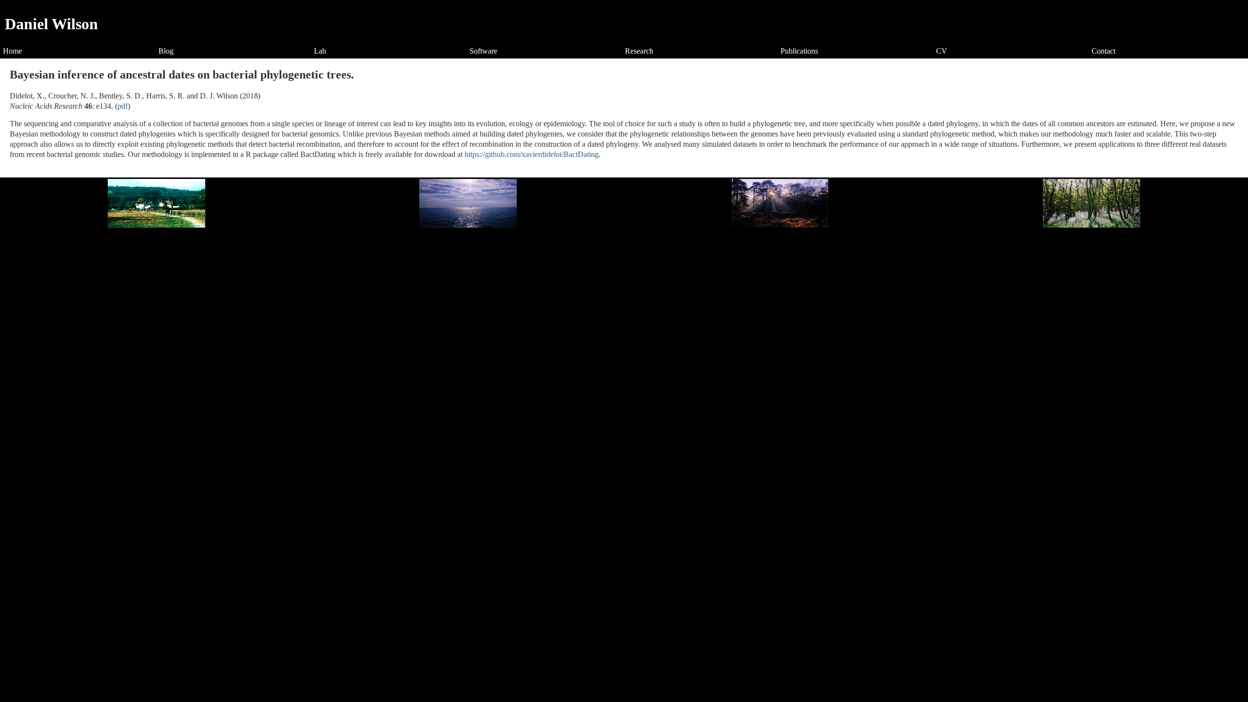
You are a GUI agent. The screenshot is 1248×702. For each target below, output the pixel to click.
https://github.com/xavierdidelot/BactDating (532, 154)
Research (639, 51)
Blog (166, 51)
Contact (1103, 51)
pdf (122, 106)
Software (483, 51)
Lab (320, 51)
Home (12, 51)
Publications (799, 51)
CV (941, 51)
